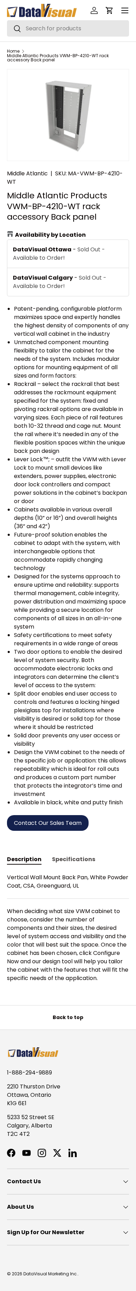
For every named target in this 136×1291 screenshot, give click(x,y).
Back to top (68, 1017)
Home (13, 51)
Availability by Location (50, 235)
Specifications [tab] (73, 859)
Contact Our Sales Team (48, 823)
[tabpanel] (68, 927)
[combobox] (68, 28)
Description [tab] (24, 859)
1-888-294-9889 (29, 1073)
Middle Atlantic (27, 173)
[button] (109, 10)
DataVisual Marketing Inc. (50, 1274)
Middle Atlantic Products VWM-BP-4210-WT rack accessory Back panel (58, 58)
